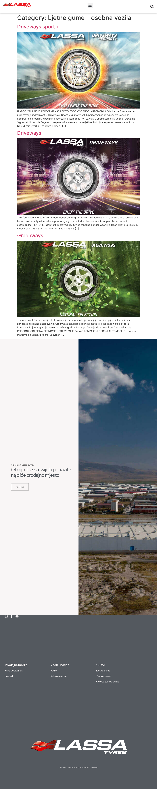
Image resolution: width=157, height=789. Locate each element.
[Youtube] (17, 616)
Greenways (30, 235)
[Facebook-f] (11, 616)
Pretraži (20, 486)
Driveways (29, 133)
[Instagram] (6, 616)
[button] (90, 5)
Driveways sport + (38, 27)
